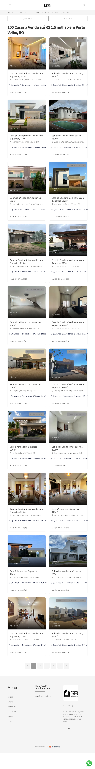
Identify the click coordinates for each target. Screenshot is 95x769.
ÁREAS (10, 716)
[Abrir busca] (84, 5)
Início (10, 13)
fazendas (12, 711)
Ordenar (28, 19)
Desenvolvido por (42, 747)
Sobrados (12, 707)
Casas (10, 702)
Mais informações (18, 92)
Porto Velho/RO (43, 13)
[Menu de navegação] (10, 5)
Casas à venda (24, 13)
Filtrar (69, 19)
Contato (12, 721)
